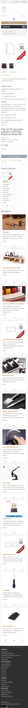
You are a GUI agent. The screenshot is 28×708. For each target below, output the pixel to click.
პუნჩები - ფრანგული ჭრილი (10, 411)
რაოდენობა (3, 149)
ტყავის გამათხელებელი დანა (11, 447)
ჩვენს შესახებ (5, 651)
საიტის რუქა (4, 668)
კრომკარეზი (6, 590)
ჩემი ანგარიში (5, 690)
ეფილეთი (3, 684)
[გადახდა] (20, 1)
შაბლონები (10, 31)
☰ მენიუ (24, 2)
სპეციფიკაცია (13, 72)
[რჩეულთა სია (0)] (16, 1)
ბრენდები (3, 680)
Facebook (3, 670)
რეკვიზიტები (4, 659)
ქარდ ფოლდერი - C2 (9, 626)
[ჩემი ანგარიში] (14, 1)
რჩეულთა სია (5, 694)
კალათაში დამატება (14, 156)
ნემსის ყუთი (6, 232)
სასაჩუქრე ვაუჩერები (7, 682)
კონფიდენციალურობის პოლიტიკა (10, 655)
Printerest (3, 673)
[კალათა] (18, 1)
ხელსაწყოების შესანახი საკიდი (11, 268)
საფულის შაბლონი (5, 181)
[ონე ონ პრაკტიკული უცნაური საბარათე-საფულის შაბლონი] (14, 50)
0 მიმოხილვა (12, 160)
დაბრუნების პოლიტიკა (7, 653)
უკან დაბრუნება (5, 666)
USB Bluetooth (7, 518)
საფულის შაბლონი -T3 (9, 554)
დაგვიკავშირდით (6, 664)
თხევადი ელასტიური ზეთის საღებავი (13, 304)
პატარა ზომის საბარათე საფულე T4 (13, 339)
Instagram (3, 671)
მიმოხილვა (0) (6, 75)
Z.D (9, 702)
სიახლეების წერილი (6, 696)
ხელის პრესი (6, 483)
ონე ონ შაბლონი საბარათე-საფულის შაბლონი (11, 33)
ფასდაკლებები (5, 686)
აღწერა (4, 72)
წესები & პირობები (6, 657)
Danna (7, 138)
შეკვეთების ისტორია (7, 692)
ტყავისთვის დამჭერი (8, 375)
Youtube (3, 675)
